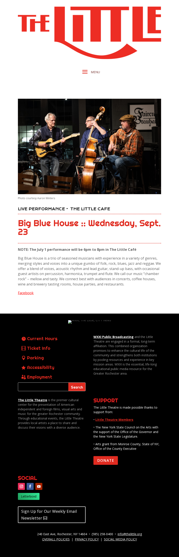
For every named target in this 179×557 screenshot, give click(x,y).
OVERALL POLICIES (56, 539)
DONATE (105, 460)
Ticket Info (38, 348)
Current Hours (42, 338)
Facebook (26, 292)
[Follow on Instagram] (21, 486)
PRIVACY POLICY (87, 539)
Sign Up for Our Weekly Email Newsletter (49, 515)
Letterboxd (28, 496)
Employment (39, 377)
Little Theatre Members (114, 420)
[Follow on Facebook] (30, 486)
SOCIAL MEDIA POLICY (120, 539)
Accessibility (40, 367)
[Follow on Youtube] (38, 486)
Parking (35, 357)
